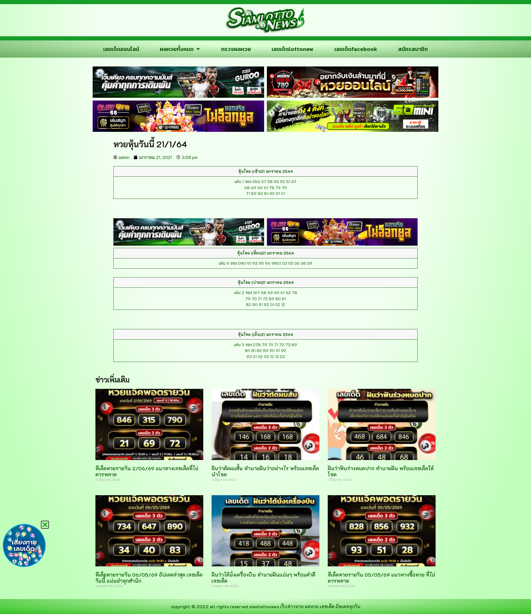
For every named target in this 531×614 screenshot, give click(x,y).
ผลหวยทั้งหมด (177, 49)
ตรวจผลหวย (236, 49)
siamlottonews (264, 606)
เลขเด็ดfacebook (355, 49)
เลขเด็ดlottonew (292, 49)
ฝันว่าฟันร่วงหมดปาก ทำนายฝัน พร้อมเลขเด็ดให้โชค (381, 471)
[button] (44, 524)
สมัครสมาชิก (413, 49)
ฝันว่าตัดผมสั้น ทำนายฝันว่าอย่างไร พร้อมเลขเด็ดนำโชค (265, 471)
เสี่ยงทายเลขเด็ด (24, 546)
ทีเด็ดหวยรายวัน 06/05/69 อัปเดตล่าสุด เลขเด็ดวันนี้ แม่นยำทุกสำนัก (148, 577)
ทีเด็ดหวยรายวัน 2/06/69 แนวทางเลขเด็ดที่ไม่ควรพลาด (146, 471)
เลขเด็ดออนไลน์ (121, 49)
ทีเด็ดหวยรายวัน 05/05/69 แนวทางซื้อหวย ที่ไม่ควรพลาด (381, 577)
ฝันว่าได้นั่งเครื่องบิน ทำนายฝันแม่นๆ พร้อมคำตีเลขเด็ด (263, 577)
